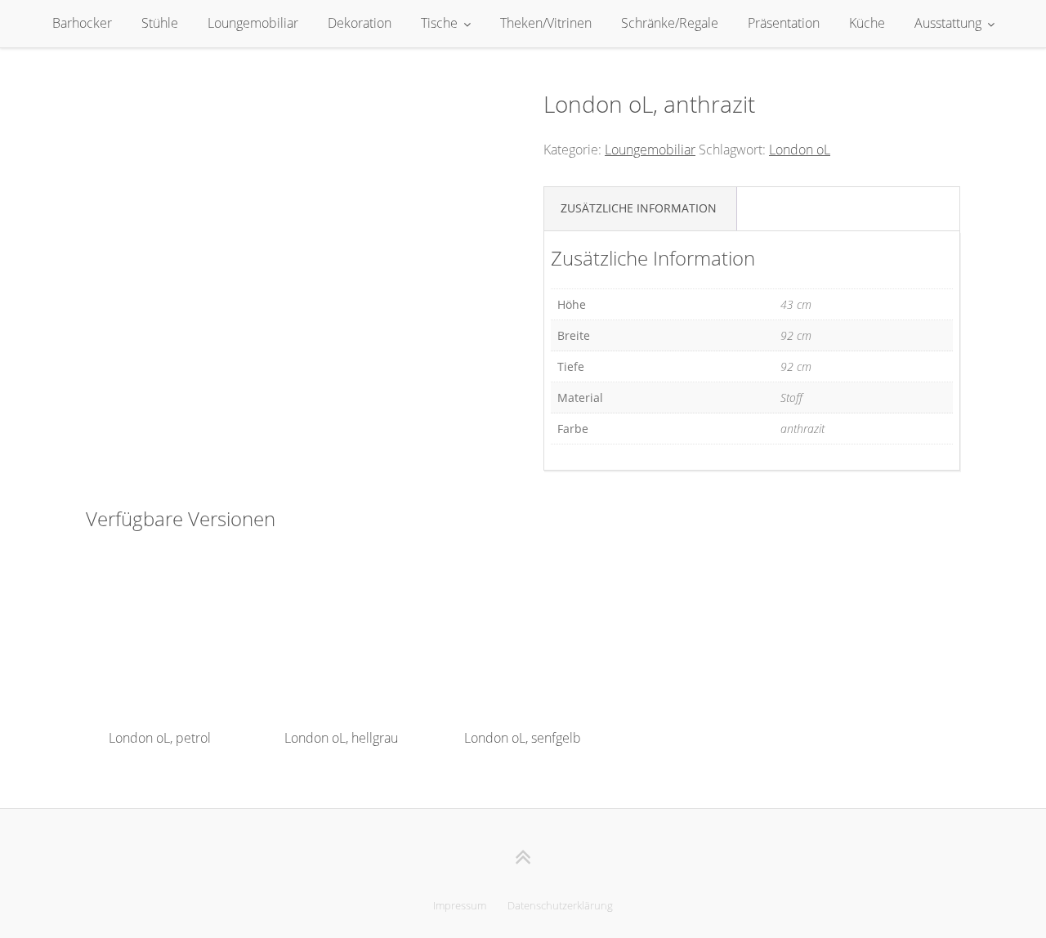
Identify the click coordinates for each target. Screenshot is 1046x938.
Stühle (159, 23)
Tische (439, 23)
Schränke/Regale (669, 23)
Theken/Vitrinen (546, 23)
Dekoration (359, 23)
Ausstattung (947, 23)
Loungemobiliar (253, 23)
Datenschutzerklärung (560, 905)
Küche (867, 23)
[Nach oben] (523, 856)
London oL (799, 150)
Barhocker (82, 23)
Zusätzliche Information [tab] (639, 208)
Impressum (459, 905)
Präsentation (784, 23)
